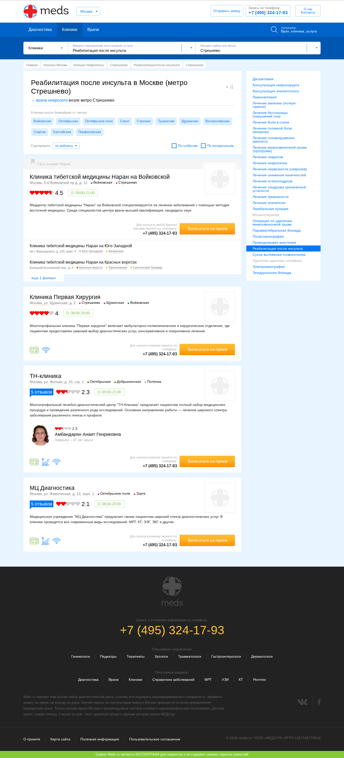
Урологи (161, 656)
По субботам (187, 146)
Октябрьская (68, 121)
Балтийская (62, 132)
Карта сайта (60, 739)
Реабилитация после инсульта (278, 248)
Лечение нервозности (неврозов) (280, 169)
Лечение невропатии (270, 163)
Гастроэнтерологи (226, 656)
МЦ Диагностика (52, 488)
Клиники (69, 29)
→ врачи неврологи (49, 100)
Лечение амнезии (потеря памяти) (274, 105)
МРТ (208, 680)
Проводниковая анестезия (274, 242)
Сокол (124, 121)
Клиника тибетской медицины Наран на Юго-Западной (81, 246)
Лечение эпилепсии (269, 203)
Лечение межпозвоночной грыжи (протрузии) (280, 149)
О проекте (31, 739)
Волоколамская (217, 121)
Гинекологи (80, 656)
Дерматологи (262, 656)
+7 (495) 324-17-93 (268, 10)
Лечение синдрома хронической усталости (279, 189)
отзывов (41, 392)
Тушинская (166, 121)
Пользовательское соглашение (154, 739)
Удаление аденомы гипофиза (277, 261)
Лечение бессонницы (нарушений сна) (270, 114)
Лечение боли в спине (271, 122)
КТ (241, 680)
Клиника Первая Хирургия (65, 297)
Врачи (93, 29)
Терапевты (136, 656)
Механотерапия (266, 215)
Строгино (144, 121)
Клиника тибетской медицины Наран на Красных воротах (83, 262)
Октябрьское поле (99, 121)
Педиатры (108, 656)
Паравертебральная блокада (277, 230)
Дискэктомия (263, 79)
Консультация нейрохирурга (276, 85)
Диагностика (40, 29)
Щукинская (190, 121)
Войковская (42, 121)
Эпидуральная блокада (272, 273)
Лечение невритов (268, 157)
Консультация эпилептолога (276, 91)
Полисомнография (268, 236)
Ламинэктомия (265, 97)
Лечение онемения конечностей (279, 175)
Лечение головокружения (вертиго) (273, 139)
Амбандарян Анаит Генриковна (88, 434)
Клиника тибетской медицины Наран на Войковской (100, 177)
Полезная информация (99, 739)
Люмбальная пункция (270, 209)
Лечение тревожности (271, 197)
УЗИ (225, 680)
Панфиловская (89, 132)
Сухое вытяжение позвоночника (279, 254)
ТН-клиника (45, 376)
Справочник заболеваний (173, 680)
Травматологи (189, 656)
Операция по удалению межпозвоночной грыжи (272, 222)
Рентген (259, 680)
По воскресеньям (220, 146)
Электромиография (269, 267)
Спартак (39, 132)
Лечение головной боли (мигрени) (272, 130)
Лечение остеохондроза (272, 181)
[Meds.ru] (172, 591)
